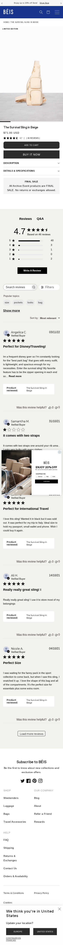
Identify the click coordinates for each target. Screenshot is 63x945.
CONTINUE (46, 481)
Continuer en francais (13, 939)
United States (45, 932)
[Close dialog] (59, 452)
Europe (18, 932)
